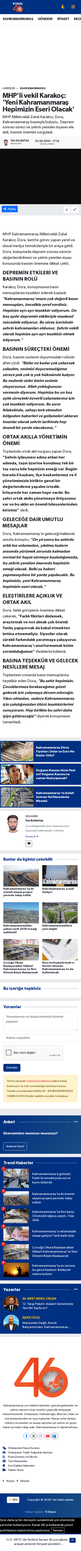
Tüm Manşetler (17, 1461)
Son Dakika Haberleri (21, 1465)
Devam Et (31, 837)
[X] (33, 1436)
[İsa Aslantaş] (12, 823)
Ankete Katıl (15, 1146)
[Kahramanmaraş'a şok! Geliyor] (60, 875)
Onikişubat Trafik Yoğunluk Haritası (30, 1452)
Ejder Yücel (31, 1317)
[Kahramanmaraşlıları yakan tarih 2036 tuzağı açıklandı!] (21, 912)
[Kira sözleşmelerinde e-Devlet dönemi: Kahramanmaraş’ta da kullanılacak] (60, 949)
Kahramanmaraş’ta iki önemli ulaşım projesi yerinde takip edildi (18, 892)
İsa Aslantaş (34, 820)
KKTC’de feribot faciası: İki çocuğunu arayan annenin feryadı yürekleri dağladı (41, 1544)
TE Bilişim (50, 1511)
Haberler (9, 88)
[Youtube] (47, 1436)
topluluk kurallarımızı (39, 1081)
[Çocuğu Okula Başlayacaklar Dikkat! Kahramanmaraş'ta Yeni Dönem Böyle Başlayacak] (21, 949)
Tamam (57, 1530)
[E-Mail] (29, 843)
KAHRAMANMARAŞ (18, 19)
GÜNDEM (45, 19)
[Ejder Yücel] (11, 1322)
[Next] (55, 1436)
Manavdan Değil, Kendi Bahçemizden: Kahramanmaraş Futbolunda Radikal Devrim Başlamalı (49, 1325)
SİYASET (63, 19)
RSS (14, 1499)
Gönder (12, 1067)
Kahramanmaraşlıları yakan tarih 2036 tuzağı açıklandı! (20, 929)
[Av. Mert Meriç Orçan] (11, 1303)
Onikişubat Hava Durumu (24, 1448)
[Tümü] (76, 1122)
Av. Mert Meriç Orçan (39, 1298)
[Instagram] (40, 1436)
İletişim (24, 1480)
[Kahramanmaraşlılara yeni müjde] (60, 912)
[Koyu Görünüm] (63, 7)
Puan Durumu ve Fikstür (23, 1456)
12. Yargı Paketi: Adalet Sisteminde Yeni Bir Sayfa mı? (47, 1306)
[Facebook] (26, 1436)
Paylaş (12, 209)
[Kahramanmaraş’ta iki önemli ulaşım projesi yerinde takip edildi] (21, 875)
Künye (10, 1480)
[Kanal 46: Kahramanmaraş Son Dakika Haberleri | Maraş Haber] (18, 7)
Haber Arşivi (16, 1470)
